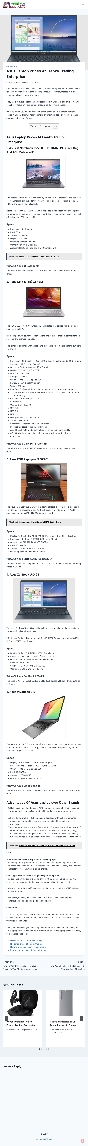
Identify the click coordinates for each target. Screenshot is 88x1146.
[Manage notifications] (82, 1141)
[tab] (39, 1049)
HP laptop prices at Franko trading (26, 944)
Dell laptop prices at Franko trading (26, 940)
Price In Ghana (12, 66)
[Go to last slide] (6, 1018)
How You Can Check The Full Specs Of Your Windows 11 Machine (67, 965)
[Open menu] (83, 4)
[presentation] (22, 1003)
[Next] (81, 1018)
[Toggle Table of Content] (53, 127)
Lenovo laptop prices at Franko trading (28, 950)
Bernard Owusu (14, 82)
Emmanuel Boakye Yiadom (62, 1030)
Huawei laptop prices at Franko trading (28, 947)
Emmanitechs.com (44, 1139)
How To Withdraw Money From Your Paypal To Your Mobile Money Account (20, 965)
